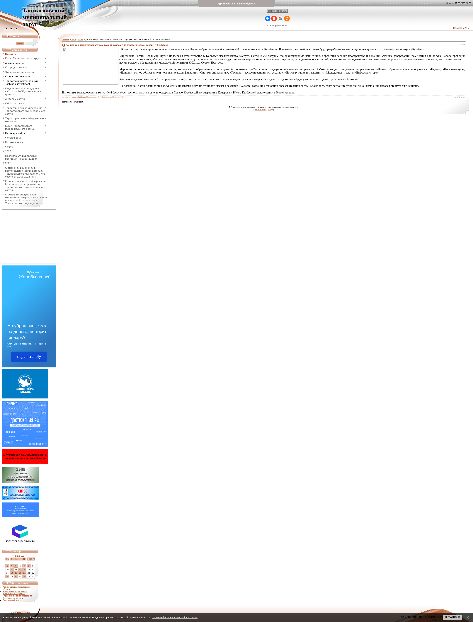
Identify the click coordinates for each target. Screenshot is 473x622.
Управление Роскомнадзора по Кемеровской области (17, 597)
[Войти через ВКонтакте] (267, 18)
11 (12, 569)
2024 (73, 39)
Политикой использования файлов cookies (175, 617)
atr (111, 97)
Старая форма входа (277, 25)
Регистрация (260, 109)
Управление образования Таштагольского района (15, 592)
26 (16, 576)
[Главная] (6, 30)
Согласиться (452, 617)
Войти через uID (277, 10)
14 (24, 569)
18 (12, 573)
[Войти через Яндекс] (274, 18)
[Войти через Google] (280, 18)
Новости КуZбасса (78, 97)
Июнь (80, 39)
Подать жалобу (29, 357)
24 (7, 576)
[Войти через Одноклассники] (287, 18)
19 (16, 573)
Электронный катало (12, 600)
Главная (65, 39)
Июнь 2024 (20, 556)
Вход (270, 109)
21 (24, 573)
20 (20, 573)
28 (24, 576)
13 (20, 569)
